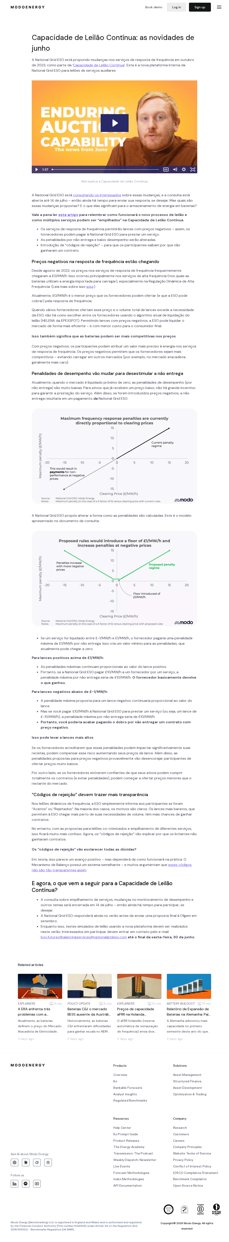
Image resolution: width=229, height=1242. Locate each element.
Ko (115, 1081)
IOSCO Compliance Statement (195, 1173)
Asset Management (187, 1075)
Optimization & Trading (189, 1094)
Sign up (200, 7)
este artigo (68, 214)
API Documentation (127, 1186)
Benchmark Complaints (190, 1179)
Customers (181, 1134)
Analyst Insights (125, 1094)
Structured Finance (187, 1081)
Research (180, 1128)
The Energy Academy (128, 1147)
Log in (176, 7)
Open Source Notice (188, 1186)
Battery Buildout (181, 1004)
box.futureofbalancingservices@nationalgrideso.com (84, 937)
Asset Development (187, 1088)
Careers (179, 1141)
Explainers (26, 1004)
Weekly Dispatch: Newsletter (134, 1160)
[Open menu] (219, 7)
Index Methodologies (128, 1179)
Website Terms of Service (192, 1153)
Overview (120, 1075)
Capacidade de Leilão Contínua (98, 65)
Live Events (121, 1166)
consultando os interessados (97, 195)
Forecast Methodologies (131, 1173)
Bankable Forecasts (127, 1088)
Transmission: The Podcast (133, 1153)
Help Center (122, 1128)
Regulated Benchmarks (130, 1100)
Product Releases (126, 1141)
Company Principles (187, 1147)
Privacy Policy (183, 1160)
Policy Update (79, 1004)
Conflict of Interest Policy (192, 1166)
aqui (89, 286)
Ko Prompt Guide (125, 1134)
